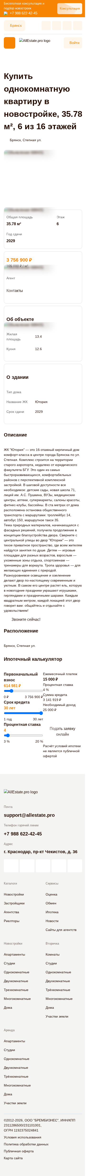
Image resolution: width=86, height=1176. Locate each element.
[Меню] (9, 43)
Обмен (51, 903)
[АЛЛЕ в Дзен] (27, 865)
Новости (52, 921)
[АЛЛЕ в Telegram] (75, 865)
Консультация (70, 8)
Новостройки (14, 894)
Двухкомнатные (16, 981)
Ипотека (52, 912)
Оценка (51, 894)
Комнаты (52, 954)
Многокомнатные (17, 999)
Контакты (14, 291)
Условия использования (22, 1137)
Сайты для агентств (61, 930)
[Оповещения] (77, 25)
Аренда (9, 1030)
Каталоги (10, 883)
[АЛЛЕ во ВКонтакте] (43, 865)
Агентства (11, 912)
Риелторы (11, 921)
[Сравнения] (56, 25)
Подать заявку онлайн (62, 731)
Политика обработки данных (26, 1144)
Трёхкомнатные (58, 990)
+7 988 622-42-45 (23, 13)
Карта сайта (13, 1158)
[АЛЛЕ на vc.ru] (11, 865)
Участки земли (57, 1016)
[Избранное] (46, 25)
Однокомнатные (16, 972)
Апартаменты (14, 954)
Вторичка (52, 943)
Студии (9, 963)
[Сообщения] (67, 25)
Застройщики (14, 903)
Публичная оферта (19, 1151)
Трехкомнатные (16, 990)
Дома (8, 1007)
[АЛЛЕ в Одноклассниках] (59, 865)
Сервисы (52, 883)
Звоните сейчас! (25, 619)
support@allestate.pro (29, 815)
